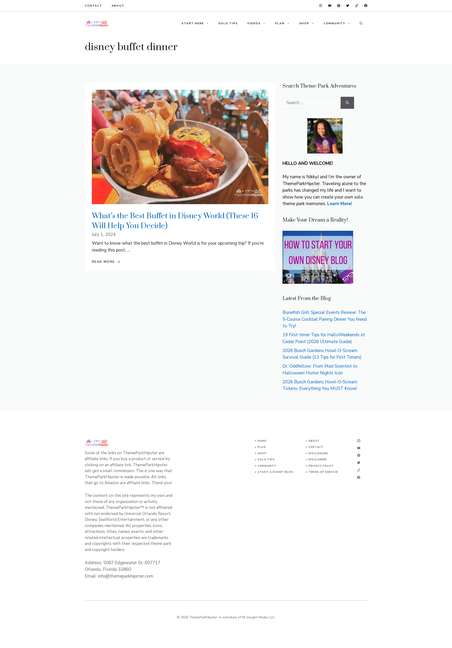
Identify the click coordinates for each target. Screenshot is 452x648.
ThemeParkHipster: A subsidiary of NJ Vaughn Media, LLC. (232, 617)
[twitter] (356, 5)
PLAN (279, 23)
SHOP (304, 23)
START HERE (193, 23)
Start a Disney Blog (275, 472)
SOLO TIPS (228, 23)
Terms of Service (323, 472)
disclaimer (317, 459)
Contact (93, 6)
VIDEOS (254, 23)
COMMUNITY (334, 23)
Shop (262, 453)
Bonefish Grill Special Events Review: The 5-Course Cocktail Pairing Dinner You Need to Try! (324, 319)
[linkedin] (320, 5)
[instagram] (365, 5)
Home (262, 441)
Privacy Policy (320, 466)
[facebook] (329, 5)
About (118, 6)
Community (267, 466)
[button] (361, 23)
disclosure (318, 453)
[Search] (347, 103)
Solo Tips (266, 459)
